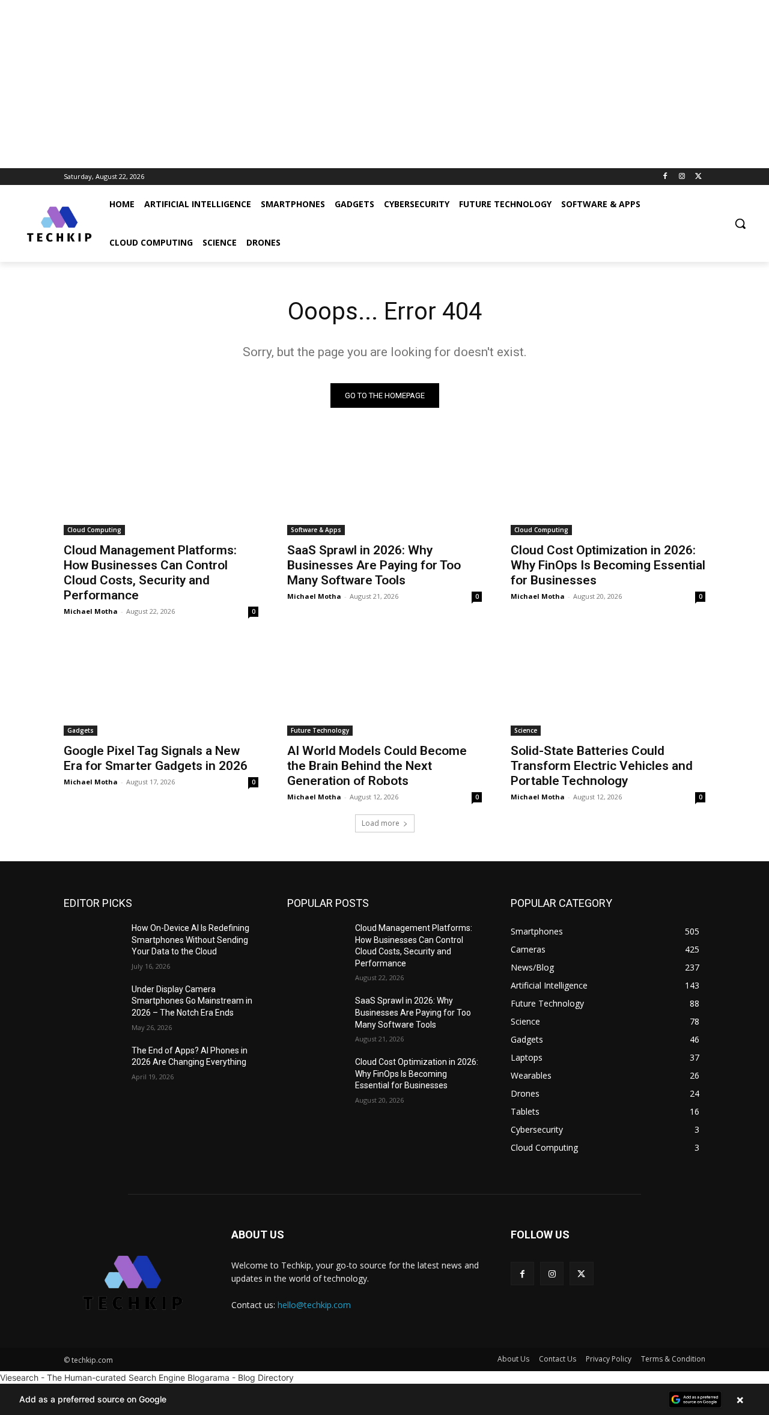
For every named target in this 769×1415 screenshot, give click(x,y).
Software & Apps (316, 530)
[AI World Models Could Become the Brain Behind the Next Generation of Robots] (384, 687)
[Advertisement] (360, 84)
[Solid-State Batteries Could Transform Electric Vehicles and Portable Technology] (608, 687)
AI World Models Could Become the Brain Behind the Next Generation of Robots (377, 766)
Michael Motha (91, 611)
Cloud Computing (94, 530)
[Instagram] (681, 177)
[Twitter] (698, 177)
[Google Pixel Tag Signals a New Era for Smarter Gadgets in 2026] (161, 687)
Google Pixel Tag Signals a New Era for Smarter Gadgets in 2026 (156, 758)
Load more (381, 823)
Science (525, 730)
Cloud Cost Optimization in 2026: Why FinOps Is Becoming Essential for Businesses (608, 565)
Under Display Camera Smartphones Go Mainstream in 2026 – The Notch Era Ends (192, 1000)
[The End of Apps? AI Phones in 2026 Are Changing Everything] (93, 1065)
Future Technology (320, 730)
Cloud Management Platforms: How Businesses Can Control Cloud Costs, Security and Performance (150, 572)
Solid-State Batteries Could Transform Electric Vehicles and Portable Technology (602, 766)
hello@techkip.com (314, 1304)
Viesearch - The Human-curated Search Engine (92, 1377)
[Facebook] (665, 177)
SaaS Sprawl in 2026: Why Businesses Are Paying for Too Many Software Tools (374, 565)
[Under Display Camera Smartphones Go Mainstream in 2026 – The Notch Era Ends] (93, 1004)
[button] (740, 223)
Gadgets (80, 730)
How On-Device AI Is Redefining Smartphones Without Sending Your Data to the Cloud (190, 939)
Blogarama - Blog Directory (240, 1377)
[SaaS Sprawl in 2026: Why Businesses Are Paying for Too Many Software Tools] (384, 486)
